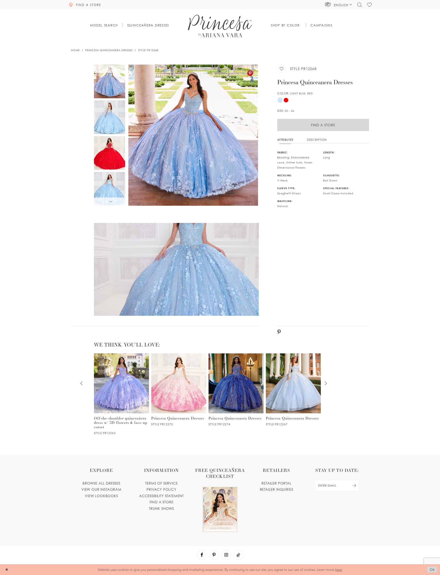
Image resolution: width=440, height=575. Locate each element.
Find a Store (323, 125)
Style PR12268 (148, 50)
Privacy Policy (161, 489)
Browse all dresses (101, 483)
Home (75, 50)
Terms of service (161, 483)
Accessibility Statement (161, 496)
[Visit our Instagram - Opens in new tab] (226, 555)
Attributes (285, 139)
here (338, 569)
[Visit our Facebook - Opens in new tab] (202, 555)
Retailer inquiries (276, 489)
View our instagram (101, 489)
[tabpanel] (193, 135)
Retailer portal (276, 483)
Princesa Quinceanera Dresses (109, 50)
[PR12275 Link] (178, 389)
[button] (338, 4)
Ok (432, 570)
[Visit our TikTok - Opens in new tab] (238, 555)
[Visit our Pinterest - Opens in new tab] (214, 555)
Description (317, 139)
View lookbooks (101, 496)
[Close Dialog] (7, 570)
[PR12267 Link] (293, 389)
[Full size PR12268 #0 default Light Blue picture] (193, 135)
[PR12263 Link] (121, 394)
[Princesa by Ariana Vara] (220, 26)
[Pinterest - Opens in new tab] (250, 73)
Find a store (161, 502)
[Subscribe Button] (354, 485)
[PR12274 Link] (236, 389)
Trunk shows (161, 508)
